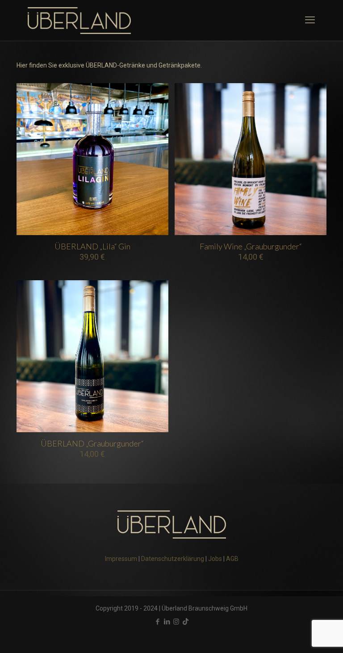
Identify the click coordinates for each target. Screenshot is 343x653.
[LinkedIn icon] (166, 622)
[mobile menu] (310, 20)
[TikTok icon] (185, 622)
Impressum (121, 558)
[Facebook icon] (157, 622)
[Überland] (79, 20)
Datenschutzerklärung (172, 558)
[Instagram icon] (176, 622)
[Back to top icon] (300, 634)
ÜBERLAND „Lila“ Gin (92, 246)
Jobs (215, 558)
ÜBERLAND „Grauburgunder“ (92, 443)
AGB (232, 558)
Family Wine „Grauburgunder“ (251, 246)
